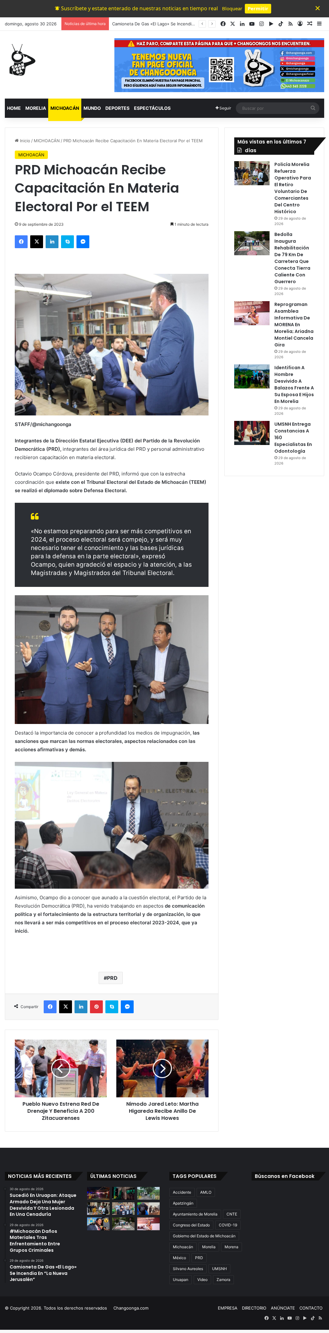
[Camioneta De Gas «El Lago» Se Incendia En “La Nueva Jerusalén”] (148, 1193)
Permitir (258, 8)
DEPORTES (117, 108)
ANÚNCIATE (283, 1308)
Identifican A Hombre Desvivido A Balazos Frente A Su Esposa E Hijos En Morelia (294, 384)
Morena (231, 1246)
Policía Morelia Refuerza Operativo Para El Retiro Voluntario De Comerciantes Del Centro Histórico (292, 188)
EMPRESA (227, 1308)
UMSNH (219, 1268)
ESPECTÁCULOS (152, 108)
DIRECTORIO (254, 1308)
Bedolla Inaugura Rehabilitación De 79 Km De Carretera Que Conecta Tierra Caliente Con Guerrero (292, 258)
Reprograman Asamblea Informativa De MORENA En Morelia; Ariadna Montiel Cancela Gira (294, 324)
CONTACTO (311, 1308)
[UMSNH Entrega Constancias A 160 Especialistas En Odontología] (252, 433)
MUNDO (92, 108)
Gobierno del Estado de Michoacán (204, 1235)
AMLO (205, 1192)
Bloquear (232, 8)
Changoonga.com (130, 1308)
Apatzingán (183, 1203)
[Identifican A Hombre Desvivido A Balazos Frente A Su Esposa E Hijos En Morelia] (252, 376)
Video (202, 1279)
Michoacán (183, 1246)
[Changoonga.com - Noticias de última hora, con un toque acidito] (21, 60)
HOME (14, 108)
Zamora (223, 1279)
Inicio (24, 140)
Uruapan (180, 1279)
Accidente (182, 1192)
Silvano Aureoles (188, 1268)
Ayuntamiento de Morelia (195, 1214)
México (179, 1257)
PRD (112, 978)
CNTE (232, 1214)
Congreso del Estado (191, 1225)
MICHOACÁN (64, 108)
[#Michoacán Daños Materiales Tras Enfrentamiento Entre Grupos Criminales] (123, 1193)
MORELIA (35, 108)
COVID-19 (228, 1225)
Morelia (209, 1246)
